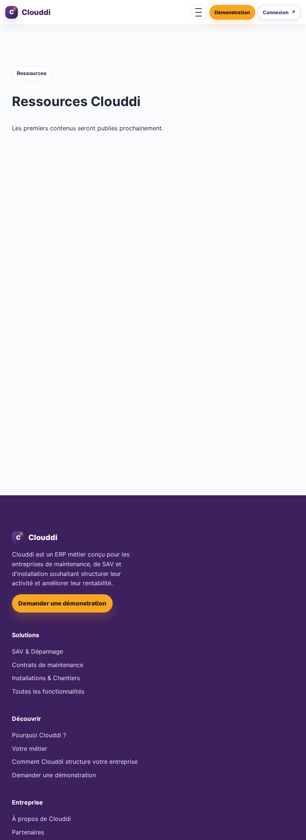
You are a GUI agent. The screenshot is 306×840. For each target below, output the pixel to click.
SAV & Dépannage (37, 651)
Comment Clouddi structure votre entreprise (75, 761)
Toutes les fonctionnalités (48, 691)
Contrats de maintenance (47, 665)
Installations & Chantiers (46, 678)
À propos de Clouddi (41, 818)
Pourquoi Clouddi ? (39, 735)
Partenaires (28, 832)
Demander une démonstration (62, 603)
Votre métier (29, 748)
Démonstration (232, 12)
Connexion (279, 12)
